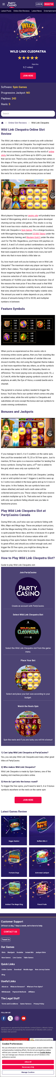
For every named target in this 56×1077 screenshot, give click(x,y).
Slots (3, 952)
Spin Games (20, 87)
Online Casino (7, 969)
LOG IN (39, 4)
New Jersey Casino (42, 969)
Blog (3, 975)
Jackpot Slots (41, 952)
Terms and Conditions (10, 1004)
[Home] (2, 123)
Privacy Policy (39, 1004)
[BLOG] (11, 4)
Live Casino (17, 958)
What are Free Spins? (35, 987)
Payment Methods (19, 992)
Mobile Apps (28, 969)
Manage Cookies (28, 1072)
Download (17, 969)
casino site (33, 215)
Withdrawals (6, 992)
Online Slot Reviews (21, 11)
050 (9, 1032)
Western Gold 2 (33, 237)
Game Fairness (26, 1004)
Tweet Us (6, 940)
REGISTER (49, 4)
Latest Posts (6, 11)
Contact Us (10, 932)
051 (15, 1032)
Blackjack (11, 952)
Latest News (37, 11)
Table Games (28, 958)
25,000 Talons (39, 234)
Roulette (20, 952)
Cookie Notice (45, 1052)
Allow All (28, 1062)
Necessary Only (28, 1067)
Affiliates (31, 992)
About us (5, 987)
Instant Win (29, 952)
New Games (6, 958)
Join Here (28, 75)
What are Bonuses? (17, 987)
